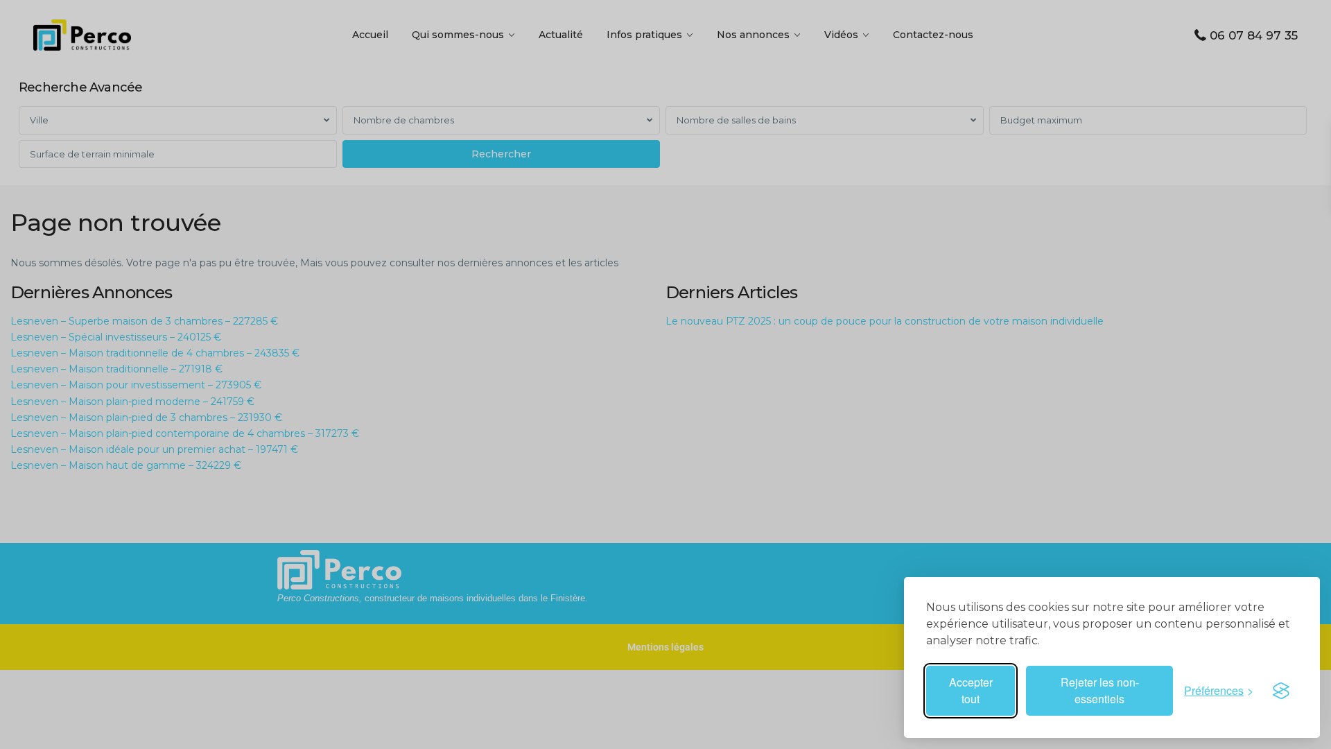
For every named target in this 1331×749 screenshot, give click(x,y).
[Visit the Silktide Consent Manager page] (1281, 690)
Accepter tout (971, 690)
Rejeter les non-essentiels (1100, 690)
